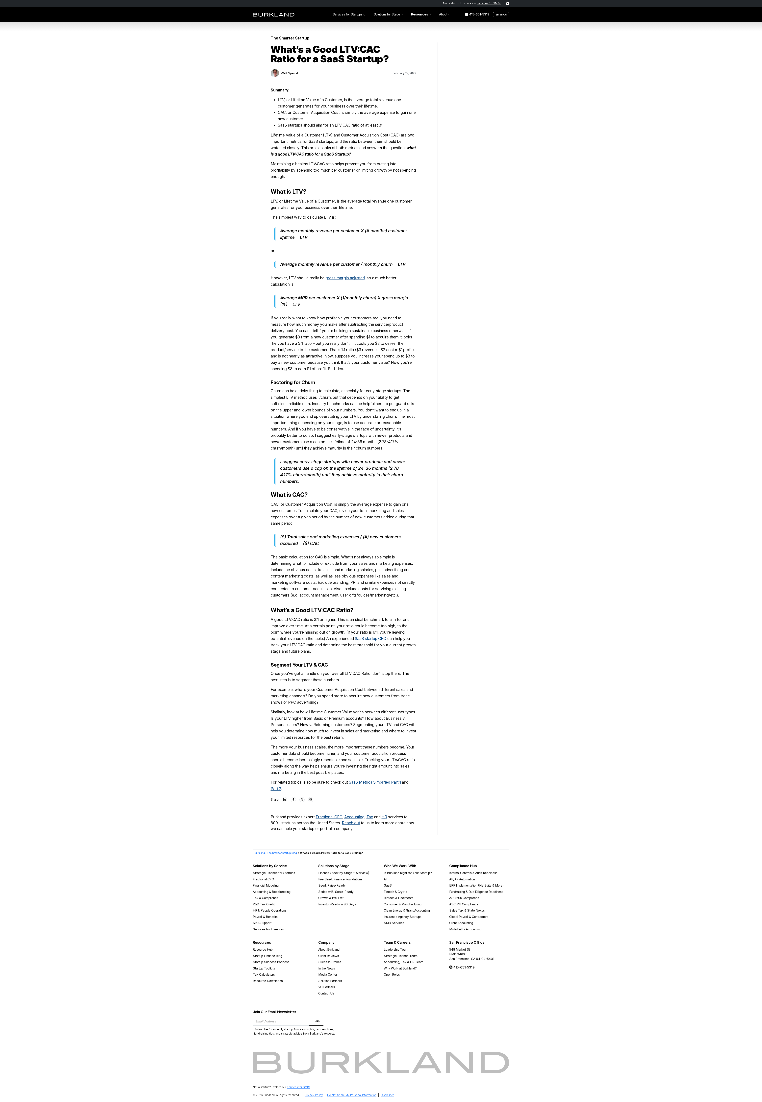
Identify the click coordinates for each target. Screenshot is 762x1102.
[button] (349, 14)
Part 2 (276, 788)
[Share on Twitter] (302, 799)
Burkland (260, 852)
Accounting (354, 817)
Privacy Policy (314, 1095)
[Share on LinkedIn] (284, 799)
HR (384, 817)
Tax (370, 817)
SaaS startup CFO (370, 638)
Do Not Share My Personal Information (351, 1095)
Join (317, 1021)
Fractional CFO (329, 817)
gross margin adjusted (345, 278)
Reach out (351, 822)
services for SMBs (489, 3)
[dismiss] (507, 3)
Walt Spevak (290, 73)
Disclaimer (387, 1095)
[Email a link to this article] (311, 799)
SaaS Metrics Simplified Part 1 (375, 782)
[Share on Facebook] (293, 799)
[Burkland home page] (273, 14)
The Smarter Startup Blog (282, 852)
